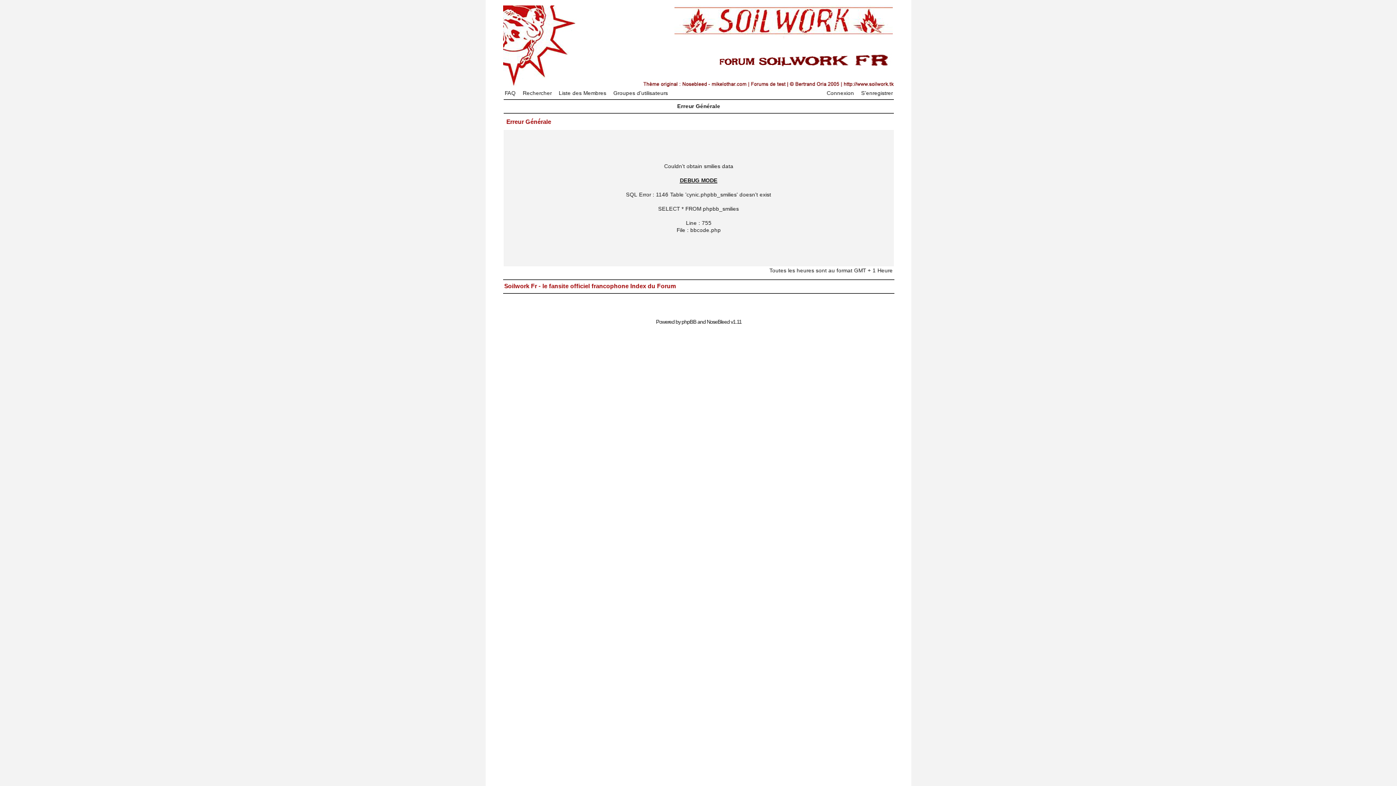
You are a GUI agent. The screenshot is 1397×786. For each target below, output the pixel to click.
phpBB (689, 322)
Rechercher (537, 93)
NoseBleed (718, 322)
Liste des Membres (582, 93)
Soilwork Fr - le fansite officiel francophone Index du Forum (590, 286)
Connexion (840, 93)
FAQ (510, 93)
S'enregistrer (877, 93)
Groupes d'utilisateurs (640, 93)
